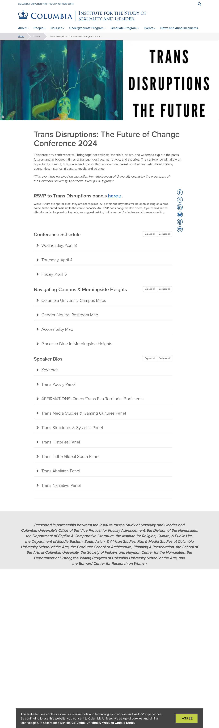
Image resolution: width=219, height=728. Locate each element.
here (113, 195)
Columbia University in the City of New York (46, 3)
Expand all (150, 234)
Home (21, 36)
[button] (180, 192)
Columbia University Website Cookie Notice (103, 722)
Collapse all (164, 234)
